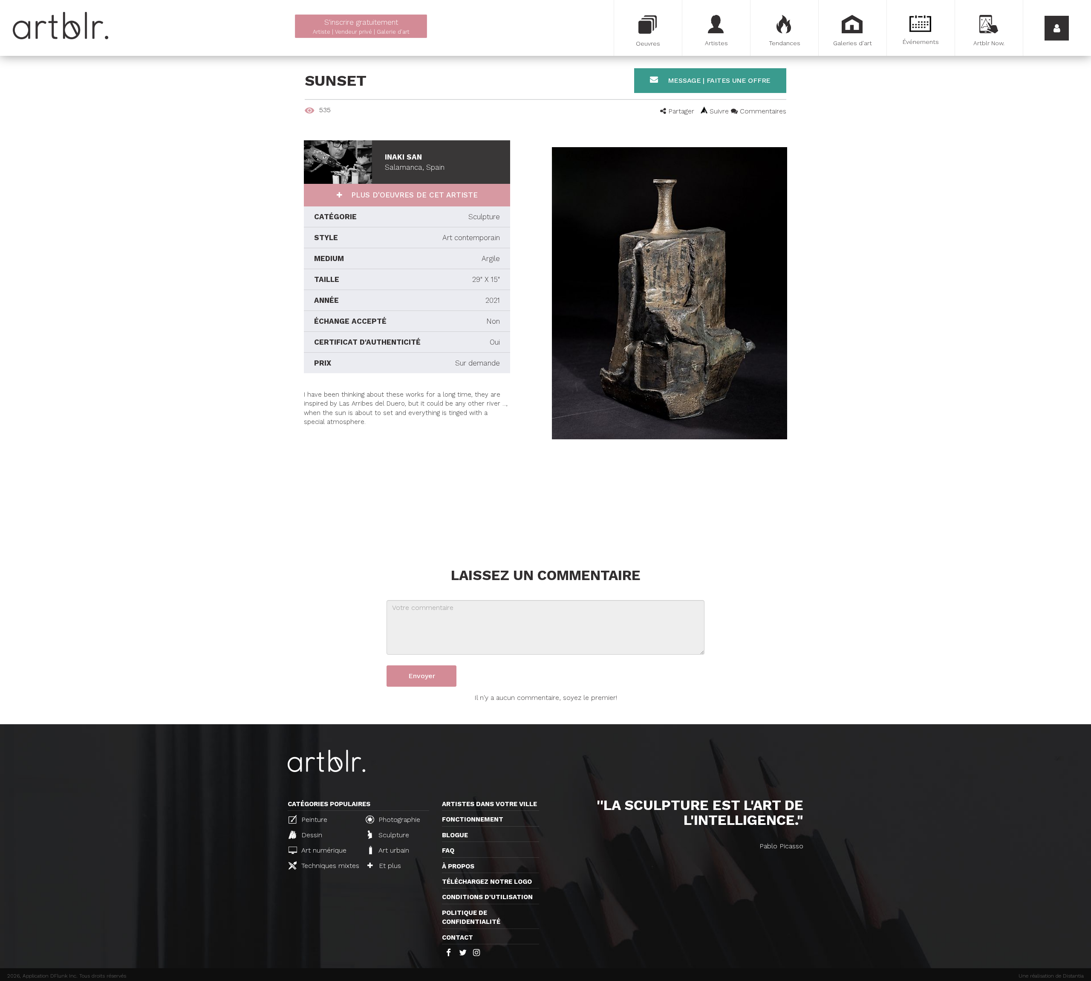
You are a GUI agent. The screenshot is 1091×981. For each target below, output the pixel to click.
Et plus (389, 866)
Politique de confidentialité (471, 917)
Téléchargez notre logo (487, 881)
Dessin (310, 835)
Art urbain (392, 850)
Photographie (398, 820)
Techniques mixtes (328, 866)
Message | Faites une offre (718, 80)
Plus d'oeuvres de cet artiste (413, 195)
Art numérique (322, 850)
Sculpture (392, 835)
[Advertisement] (407, 486)
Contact (457, 937)
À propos (458, 866)
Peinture (313, 820)
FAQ (448, 850)
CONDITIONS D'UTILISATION (487, 897)
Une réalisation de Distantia (1051, 976)
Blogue (455, 835)
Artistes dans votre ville (489, 804)
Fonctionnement (472, 819)
